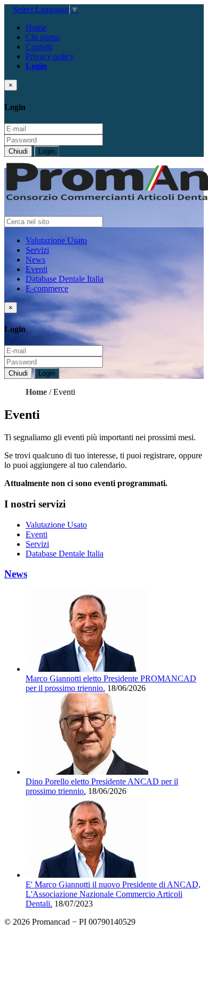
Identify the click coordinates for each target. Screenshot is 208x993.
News (35, 259)
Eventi (36, 269)
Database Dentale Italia (64, 278)
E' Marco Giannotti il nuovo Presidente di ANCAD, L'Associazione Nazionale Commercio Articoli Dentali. (113, 894)
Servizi (37, 250)
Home (36, 27)
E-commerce (47, 288)
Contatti (39, 46)
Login (46, 151)
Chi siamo (43, 37)
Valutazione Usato (56, 240)
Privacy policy (50, 56)
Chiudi (18, 151)
